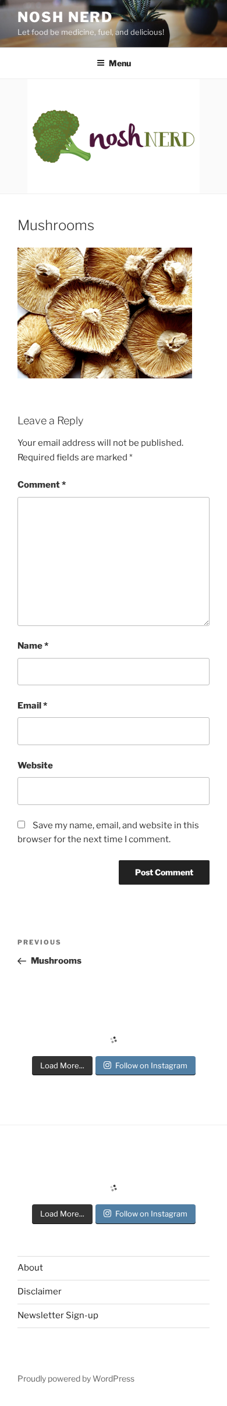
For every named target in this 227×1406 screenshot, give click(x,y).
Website (35, 765)
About (30, 1267)
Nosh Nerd (65, 17)
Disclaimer (39, 1291)
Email (32, 705)
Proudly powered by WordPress (75, 1378)
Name (32, 646)
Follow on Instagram (151, 1065)
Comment (41, 485)
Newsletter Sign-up (57, 1315)
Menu (120, 63)
